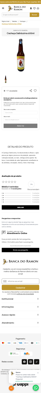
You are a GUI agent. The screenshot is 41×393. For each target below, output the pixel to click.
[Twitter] (36, 361)
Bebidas (14, 21)
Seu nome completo (10, 109)
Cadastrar (20, 288)
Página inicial (5, 21)
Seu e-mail (7, 116)
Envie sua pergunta (20, 250)
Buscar (34, 15)
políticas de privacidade (25, 294)
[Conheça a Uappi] (20, 384)
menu (3, 8)
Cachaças (22, 21)
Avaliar (20, 207)
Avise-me (20, 126)
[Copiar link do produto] (31, 90)
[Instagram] (30, 361)
